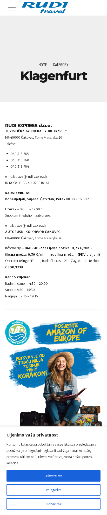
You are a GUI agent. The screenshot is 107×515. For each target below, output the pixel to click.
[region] (53, 470)
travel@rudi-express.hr (31, 225)
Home (43, 64)
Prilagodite (53, 490)
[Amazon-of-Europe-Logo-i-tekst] (53, 332)
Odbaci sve (54, 504)
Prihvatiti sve (53, 476)
